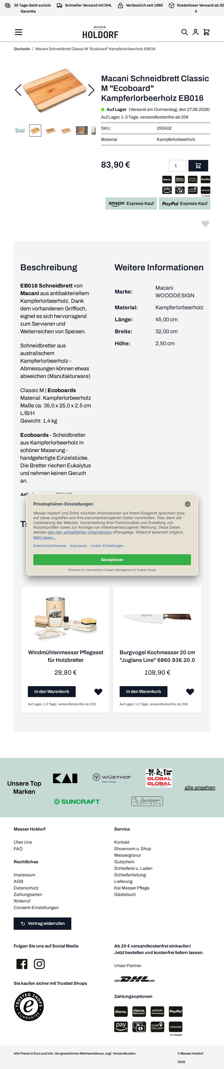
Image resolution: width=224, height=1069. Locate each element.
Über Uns (23, 842)
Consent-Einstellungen (36, 907)
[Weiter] (91, 90)
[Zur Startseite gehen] (100, 32)
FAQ (18, 848)
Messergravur (127, 855)
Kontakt (121, 842)
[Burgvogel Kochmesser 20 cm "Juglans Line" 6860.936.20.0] (157, 621)
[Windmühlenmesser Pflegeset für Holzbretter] (65, 621)
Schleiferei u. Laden (133, 868)
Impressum (25, 875)
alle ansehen (200, 788)
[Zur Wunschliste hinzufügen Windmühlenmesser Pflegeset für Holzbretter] (98, 691)
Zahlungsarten (28, 894)
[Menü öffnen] (18, 32)
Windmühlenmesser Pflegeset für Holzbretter (65, 656)
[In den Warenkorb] (198, 165)
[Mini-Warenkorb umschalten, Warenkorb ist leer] (206, 32)
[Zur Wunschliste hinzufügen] (205, 223)
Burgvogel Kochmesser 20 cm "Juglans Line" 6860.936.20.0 (157, 656)
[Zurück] (18, 90)
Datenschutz (26, 888)
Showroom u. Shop (132, 848)
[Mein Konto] (195, 32)
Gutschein (124, 861)
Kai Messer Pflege (131, 888)
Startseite (22, 49)
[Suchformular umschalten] (184, 32)
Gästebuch (125, 894)
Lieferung (123, 881)
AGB (18, 881)
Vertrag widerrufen (46, 923)
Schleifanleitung (130, 875)
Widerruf (22, 901)
